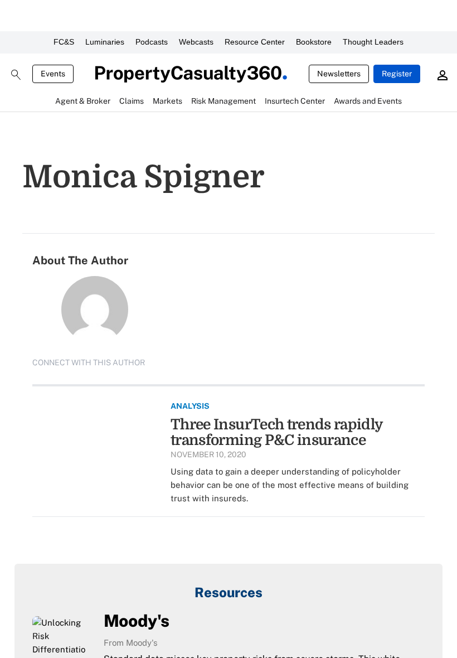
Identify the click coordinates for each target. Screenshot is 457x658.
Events (53, 73)
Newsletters (339, 73)
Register (397, 73)
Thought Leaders (373, 41)
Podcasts (151, 41)
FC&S (64, 41)
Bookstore (314, 41)
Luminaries (104, 41)
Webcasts (196, 41)
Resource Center (255, 41)
